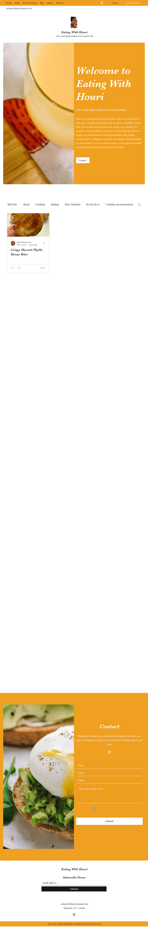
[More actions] (45, 243)
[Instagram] (101, 2)
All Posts (12, 204)
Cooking (40, 204)
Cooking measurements (119, 204)
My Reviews (93, 204)
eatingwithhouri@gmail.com (19, 8)
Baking (55, 204)
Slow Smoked (72, 204)
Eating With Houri (74, 32)
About (26, 204)
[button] (139, 204)
